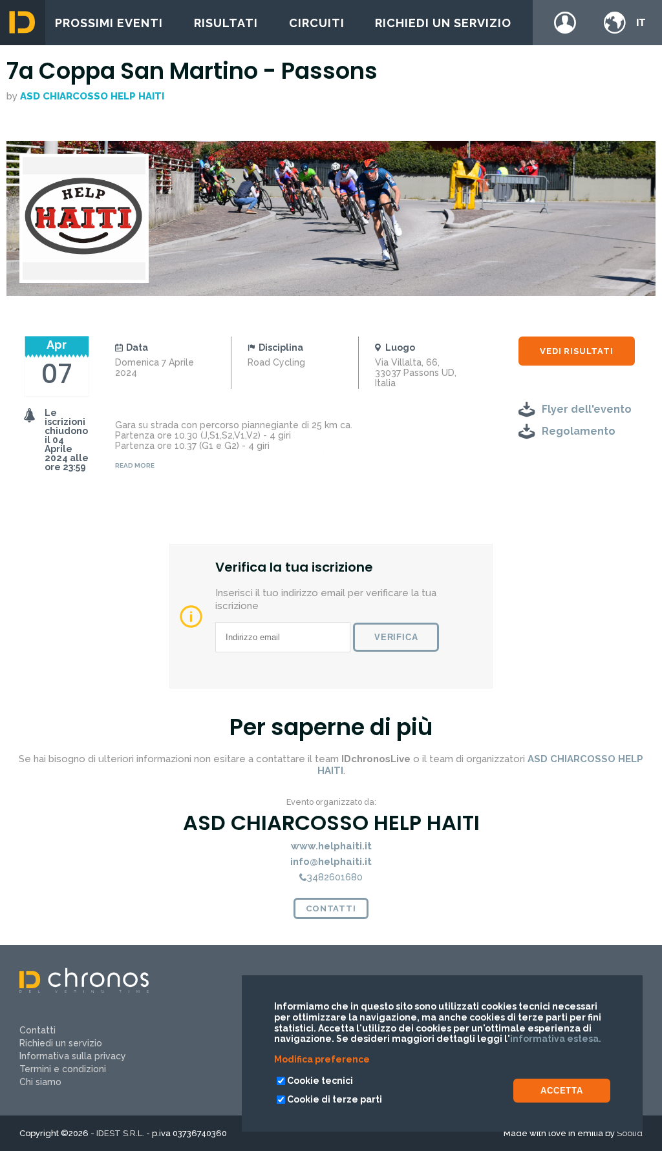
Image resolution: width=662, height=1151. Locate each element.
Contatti (331, 908)
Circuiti (317, 23)
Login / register (565, 22)
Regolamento (578, 431)
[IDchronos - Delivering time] (84, 989)
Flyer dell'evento (587, 409)
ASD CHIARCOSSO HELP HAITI (92, 96)
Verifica (396, 637)
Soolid (630, 1133)
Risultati (226, 23)
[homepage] (22, 22)
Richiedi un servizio (443, 23)
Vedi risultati (576, 351)
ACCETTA (561, 1090)
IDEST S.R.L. (120, 1133)
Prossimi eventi (109, 23)
